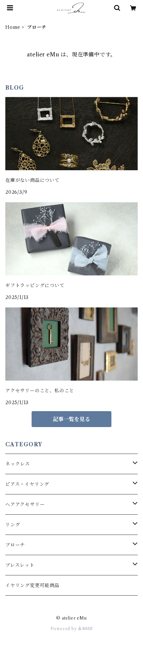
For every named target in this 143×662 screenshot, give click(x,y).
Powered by (64, 628)
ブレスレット (20, 565)
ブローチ (15, 545)
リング (12, 525)
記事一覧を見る (71, 419)
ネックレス (17, 464)
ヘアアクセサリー (25, 504)
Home (12, 27)
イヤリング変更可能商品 (32, 585)
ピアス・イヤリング (27, 484)
